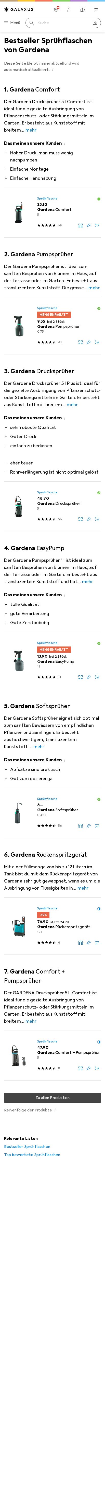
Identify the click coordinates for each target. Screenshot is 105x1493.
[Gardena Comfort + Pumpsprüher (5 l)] (52, 1056)
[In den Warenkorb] (97, 225)
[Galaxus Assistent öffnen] (82, 10)
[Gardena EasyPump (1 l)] (52, 660)
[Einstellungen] (56, 10)
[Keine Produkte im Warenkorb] (96, 10)
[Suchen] (31, 23)
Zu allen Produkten (52, 1097)
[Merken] (89, 225)
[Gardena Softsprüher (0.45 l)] (52, 813)
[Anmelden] (69, 10)
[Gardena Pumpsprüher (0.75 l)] (52, 325)
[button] (53, 69)
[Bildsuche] (95, 23)
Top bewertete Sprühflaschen (32, 1154)
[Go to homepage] (18, 9)
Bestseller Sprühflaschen (27, 1146)
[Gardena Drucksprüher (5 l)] (52, 506)
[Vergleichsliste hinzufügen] (80, 225)
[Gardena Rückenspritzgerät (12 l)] (52, 926)
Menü (15, 22)
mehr (30, 130)
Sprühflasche (47, 198)
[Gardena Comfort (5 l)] (52, 213)
